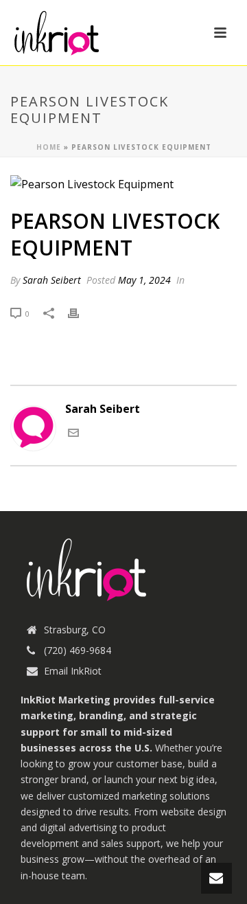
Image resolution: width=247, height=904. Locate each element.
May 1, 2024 (144, 279)
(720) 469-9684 (77, 650)
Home (48, 147)
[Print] (80, 313)
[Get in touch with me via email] (73, 434)
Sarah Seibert (52, 279)
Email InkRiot (73, 671)
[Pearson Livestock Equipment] (123, 184)
